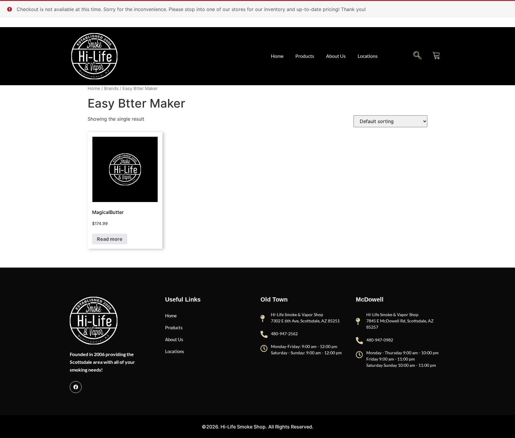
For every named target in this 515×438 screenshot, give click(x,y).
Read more (109, 239)
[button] (417, 55)
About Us (336, 56)
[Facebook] (76, 387)
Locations (368, 56)
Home (277, 56)
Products (304, 56)
